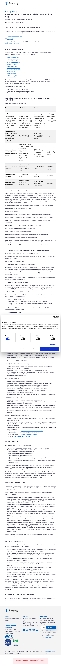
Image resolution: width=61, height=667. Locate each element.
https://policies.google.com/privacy (28, 434)
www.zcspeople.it (11, 77)
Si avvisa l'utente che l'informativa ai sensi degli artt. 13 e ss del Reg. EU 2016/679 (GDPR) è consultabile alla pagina (49, 634)
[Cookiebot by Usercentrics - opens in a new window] (52, 317)
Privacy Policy (49, 637)
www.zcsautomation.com (13, 68)
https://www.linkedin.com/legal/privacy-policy (26, 432)
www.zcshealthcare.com (13, 69)
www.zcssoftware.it (12, 73)
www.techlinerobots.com (13, 61)
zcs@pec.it (10, 39)
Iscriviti (52, 627)
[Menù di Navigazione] (55, 3)
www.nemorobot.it (12, 64)
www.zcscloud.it (11, 71)
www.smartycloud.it (12, 75)
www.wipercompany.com (13, 62)
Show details (53, 344)
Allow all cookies (49, 349)
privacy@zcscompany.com (15, 36)
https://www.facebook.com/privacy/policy (32, 431)
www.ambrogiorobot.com (13, 59)
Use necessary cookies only (30, 349)
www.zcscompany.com (13, 57)
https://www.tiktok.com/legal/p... (22, 436)
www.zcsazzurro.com (12, 66)
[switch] (23, 339)
